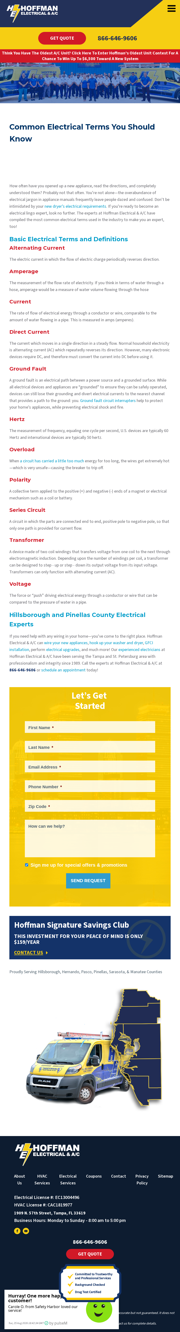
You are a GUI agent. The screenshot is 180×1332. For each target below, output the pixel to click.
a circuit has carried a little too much (52, 461)
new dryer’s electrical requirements (75, 206)
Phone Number (45, 787)
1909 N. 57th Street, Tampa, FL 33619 (50, 1213)
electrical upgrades (62, 650)
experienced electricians (139, 650)
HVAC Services (42, 1179)
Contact (118, 1176)
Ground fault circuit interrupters (108, 401)
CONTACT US (28, 952)
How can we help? (46, 826)
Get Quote (62, 38)
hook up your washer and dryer (116, 643)
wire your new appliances (66, 643)
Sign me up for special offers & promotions (78, 865)
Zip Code (39, 806)
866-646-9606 (117, 38)
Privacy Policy (142, 1179)
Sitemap (165, 1176)
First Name (41, 727)
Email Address (44, 767)
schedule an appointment (63, 670)
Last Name (40, 747)
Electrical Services (68, 1179)
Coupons (94, 1176)
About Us (19, 1179)
